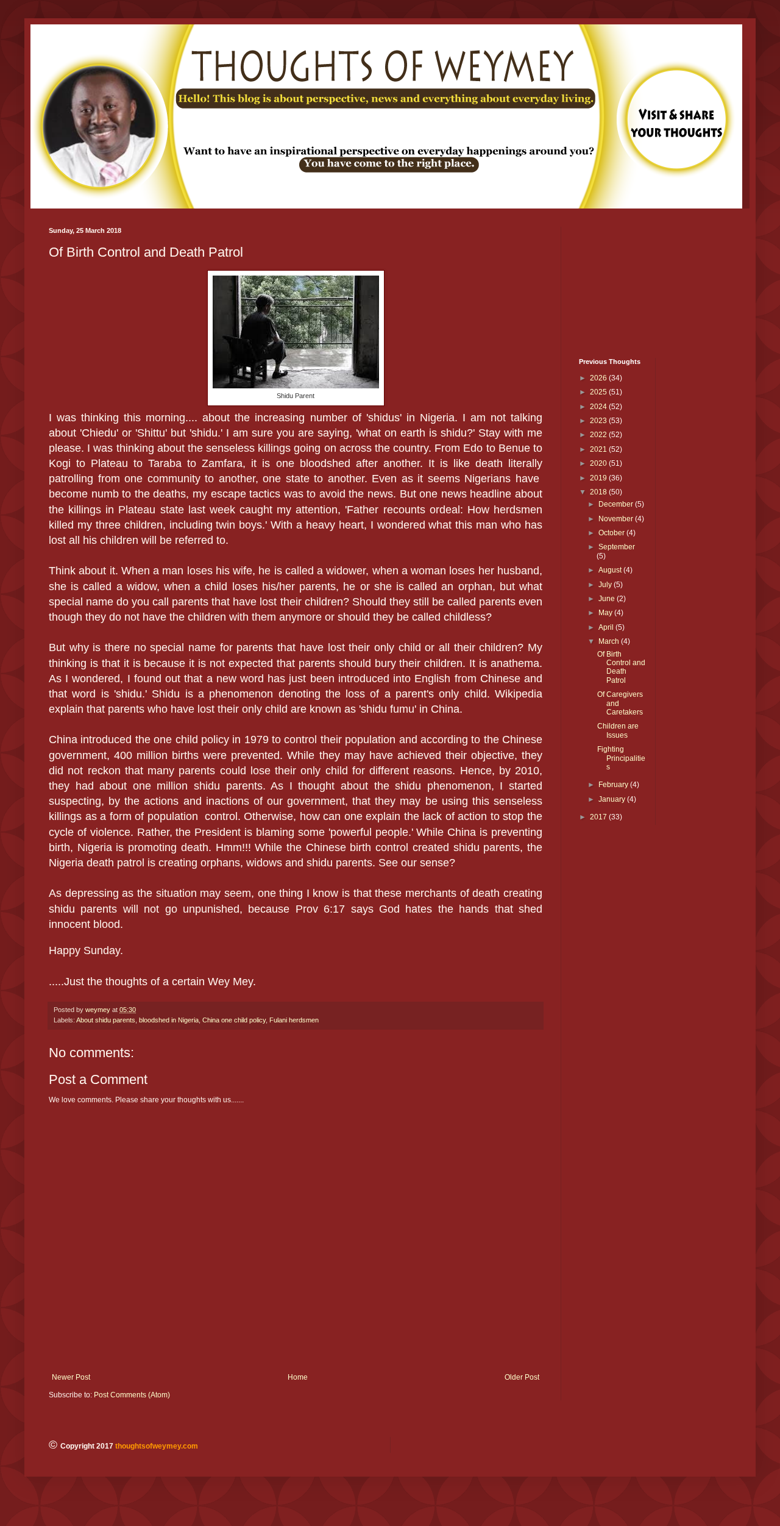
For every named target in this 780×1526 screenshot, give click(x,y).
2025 (599, 392)
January (612, 799)
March (609, 641)
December (616, 504)
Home (298, 1377)
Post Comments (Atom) (132, 1395)
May (606, 612)
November (616, 519)
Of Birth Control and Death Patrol (621, 667)
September (616, 547)
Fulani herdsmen (294, 1020)
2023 (599, 420)
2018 (599, 492)
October (612, 533)
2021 (599, 449)
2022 (599, 434)
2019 (599, 478)
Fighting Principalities (621, 758)
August (610, 570)
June (607, 598)
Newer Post (71, 1377)
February (614, 784)
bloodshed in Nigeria (169, 1020)
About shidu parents (105, 1020)
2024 (599, 406)
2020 (599, 463)
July (606, 584)
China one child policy (234, 1020)
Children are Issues (618, 730)
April (606, 627)
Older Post (522, 1377)
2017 (599, 817)
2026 (599, 378)
